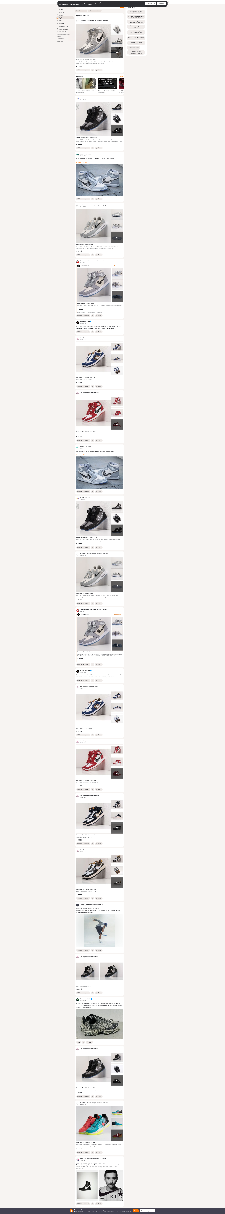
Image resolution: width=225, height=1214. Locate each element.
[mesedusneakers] (77, 98)
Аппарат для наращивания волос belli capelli (136, 16)
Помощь (68, 34)
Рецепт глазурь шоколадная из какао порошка (136, 32)
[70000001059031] (77, 338)
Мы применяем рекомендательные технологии (65, 40)
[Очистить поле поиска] (118, 7)
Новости (59, 36)
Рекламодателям (61, 34)
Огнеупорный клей (133, 48)
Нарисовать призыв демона (136, 26)
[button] (83, 70)
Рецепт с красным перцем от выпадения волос (136, 38)
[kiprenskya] (77, 999)
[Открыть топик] (99, 160)
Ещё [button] (63, 36)
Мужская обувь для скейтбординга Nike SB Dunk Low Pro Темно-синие (107, 91)
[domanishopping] (77, 1159)
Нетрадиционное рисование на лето (136, 52)
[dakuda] (77, 261)
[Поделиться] (92, 70)
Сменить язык (60, 31)
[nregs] (77, 154)
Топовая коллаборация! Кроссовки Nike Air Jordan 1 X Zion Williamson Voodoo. (86, 91)
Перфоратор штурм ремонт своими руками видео (136, 21)
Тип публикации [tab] (80, 11)
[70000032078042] (77, 21)
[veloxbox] (77, 905)
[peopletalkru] (77, 322)
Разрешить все (150, 3)
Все (121, 76)
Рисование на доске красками (136, 43)
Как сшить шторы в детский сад (136, 12)
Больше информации (85, 4)
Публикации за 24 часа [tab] (95, 11)
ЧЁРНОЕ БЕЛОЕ (85, 266)
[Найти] (122, 7)
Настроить (161, 3)
